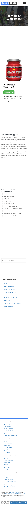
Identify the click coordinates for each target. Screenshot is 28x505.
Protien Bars (6, 476)
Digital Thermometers (8, 443)
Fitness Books (7, 435)
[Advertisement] (14, 42)
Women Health (7, 462)
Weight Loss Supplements (9, 486)
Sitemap (23, 493)
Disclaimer (15, 493)
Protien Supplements (14, 476)
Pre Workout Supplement (10, 295)
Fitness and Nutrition (8, 430)
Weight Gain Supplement (10, 292)
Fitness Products (7, 432)
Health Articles (14, 435)
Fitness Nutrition (16, 13)
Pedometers (6, 450)
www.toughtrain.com (8, 493)
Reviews (6, 469)
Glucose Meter (7, 445)
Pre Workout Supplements (9, 483)
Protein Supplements (9, 286)
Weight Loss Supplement (10, 289)
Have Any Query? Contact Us (18, 502)
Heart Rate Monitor (8, 447)
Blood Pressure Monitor (9, 441)
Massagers (6, 449)
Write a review (9, 92)
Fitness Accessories (8, 428)
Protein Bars (7, 300)
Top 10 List (6, 458)
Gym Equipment (7, 426)
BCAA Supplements (8, 477)
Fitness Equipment (8, 424)
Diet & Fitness (7, 466)
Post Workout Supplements (10, 481)
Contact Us (19, 493)
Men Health (6, 464)
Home (9, 13)
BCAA (5, 283)
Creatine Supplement (9, 306)
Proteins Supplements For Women (12, 303)
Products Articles (7, 467)
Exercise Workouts (8, 433)
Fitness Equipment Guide (14, 492)
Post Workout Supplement (10, 297)
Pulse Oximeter (7, 452)
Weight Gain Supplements (9, 484)
